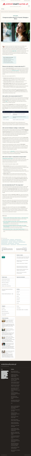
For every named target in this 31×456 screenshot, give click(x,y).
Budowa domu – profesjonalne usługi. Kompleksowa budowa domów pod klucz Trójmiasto (15, 433)
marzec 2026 (18, 299)
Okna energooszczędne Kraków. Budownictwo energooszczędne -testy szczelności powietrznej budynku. (21, 249)
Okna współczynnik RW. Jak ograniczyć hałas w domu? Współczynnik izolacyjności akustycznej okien (7, 249)
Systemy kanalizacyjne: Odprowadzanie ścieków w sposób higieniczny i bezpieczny (10, 352)
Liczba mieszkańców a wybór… (5, 284)
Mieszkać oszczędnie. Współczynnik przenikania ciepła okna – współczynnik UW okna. (15, 217)
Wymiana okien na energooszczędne (7, 158)
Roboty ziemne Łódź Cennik (11, 243)
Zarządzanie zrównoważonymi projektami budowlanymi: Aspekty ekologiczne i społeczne (14, 375)
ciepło (6, 101)
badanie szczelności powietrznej (4, 372)
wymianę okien (12, 151)
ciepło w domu (14, 50)
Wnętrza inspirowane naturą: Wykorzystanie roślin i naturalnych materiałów (15, 397)
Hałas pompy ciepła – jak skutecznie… (6, 280)
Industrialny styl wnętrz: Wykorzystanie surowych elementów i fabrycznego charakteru (15, 437)
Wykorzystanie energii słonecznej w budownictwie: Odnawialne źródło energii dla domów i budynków (15, 444)
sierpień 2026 (18, 291)
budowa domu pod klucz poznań (6, 239)
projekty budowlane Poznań (4, 243)
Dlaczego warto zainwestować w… (8, 58)
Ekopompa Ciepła (12, 239)
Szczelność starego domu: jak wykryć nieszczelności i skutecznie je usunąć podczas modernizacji (10, 344)
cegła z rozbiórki (2, 375)
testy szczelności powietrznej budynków (5, 244)
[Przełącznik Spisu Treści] (14, 57)
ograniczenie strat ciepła (15, 70)
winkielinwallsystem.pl (8, 364)
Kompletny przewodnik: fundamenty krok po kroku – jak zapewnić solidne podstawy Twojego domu (15, 379)
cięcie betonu (6, 375)
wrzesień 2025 (18, 301)
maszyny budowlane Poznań (19, 240)
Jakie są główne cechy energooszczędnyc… (9, 59)
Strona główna (2, 11)
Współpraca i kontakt (27, 0)
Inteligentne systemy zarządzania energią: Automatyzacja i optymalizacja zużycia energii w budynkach (10, 337)
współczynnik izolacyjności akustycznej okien (22, 244)
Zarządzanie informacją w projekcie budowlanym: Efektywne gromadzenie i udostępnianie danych (15, 429)
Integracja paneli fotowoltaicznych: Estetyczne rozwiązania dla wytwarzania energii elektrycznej (15, 440)
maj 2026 (18, 296)
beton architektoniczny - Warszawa (4, 373)
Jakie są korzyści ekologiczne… (7, 60)
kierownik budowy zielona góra (4, 240)
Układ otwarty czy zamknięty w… (5, 282)
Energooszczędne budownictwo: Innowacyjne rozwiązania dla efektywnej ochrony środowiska (15, 393)
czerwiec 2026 (18, 294)
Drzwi (11, 403)
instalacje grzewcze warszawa (18, 239)
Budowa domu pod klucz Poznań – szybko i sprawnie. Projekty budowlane (13, 229)
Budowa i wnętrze (6, 11)
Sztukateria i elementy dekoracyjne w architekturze (22, 263)
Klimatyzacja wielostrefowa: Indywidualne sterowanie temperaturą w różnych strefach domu (15, 413)
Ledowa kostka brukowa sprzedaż (12, 240)
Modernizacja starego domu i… (5, 311)
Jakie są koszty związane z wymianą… (8, 61)
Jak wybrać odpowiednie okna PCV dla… (9, 62)
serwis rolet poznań (17, 243)
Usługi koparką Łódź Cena (13, 244)
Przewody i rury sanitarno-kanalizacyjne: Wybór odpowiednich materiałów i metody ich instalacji (15, 407)
